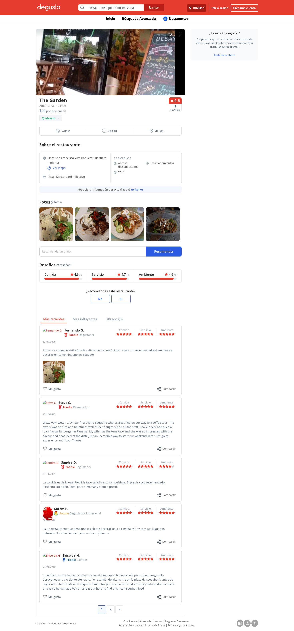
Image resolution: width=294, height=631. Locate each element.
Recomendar (164, 251)
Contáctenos (130, 621)
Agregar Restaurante (130, 625)
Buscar (154, 7)
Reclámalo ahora (224, 55)
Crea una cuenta (244, 8)
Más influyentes (85, 319)
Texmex (61, 106)
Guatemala (69, 623)
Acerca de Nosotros (151, 621)
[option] (110, 70)
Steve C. (65, 402)
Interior (198, 8)
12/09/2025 (49, 341)
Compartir (169, 389)
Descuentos (176, 18)
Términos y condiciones (181, 625)
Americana (46, 106)
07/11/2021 (49, 474)
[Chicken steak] (54, 371)
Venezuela (55, 623)
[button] (63, 130)
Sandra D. (69, 462)
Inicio (110, 18)
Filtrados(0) (114, 319)
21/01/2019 (49, 566)
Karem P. (61, 509)
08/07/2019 (49, 520)
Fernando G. (74, 330)
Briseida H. (71, 555)
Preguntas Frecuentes (177, 621)
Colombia (41, 623)
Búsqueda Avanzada (139, 18)
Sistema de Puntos (155, 625)
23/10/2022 (49, 414)
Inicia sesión (219, 8)
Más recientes (53, 319)
